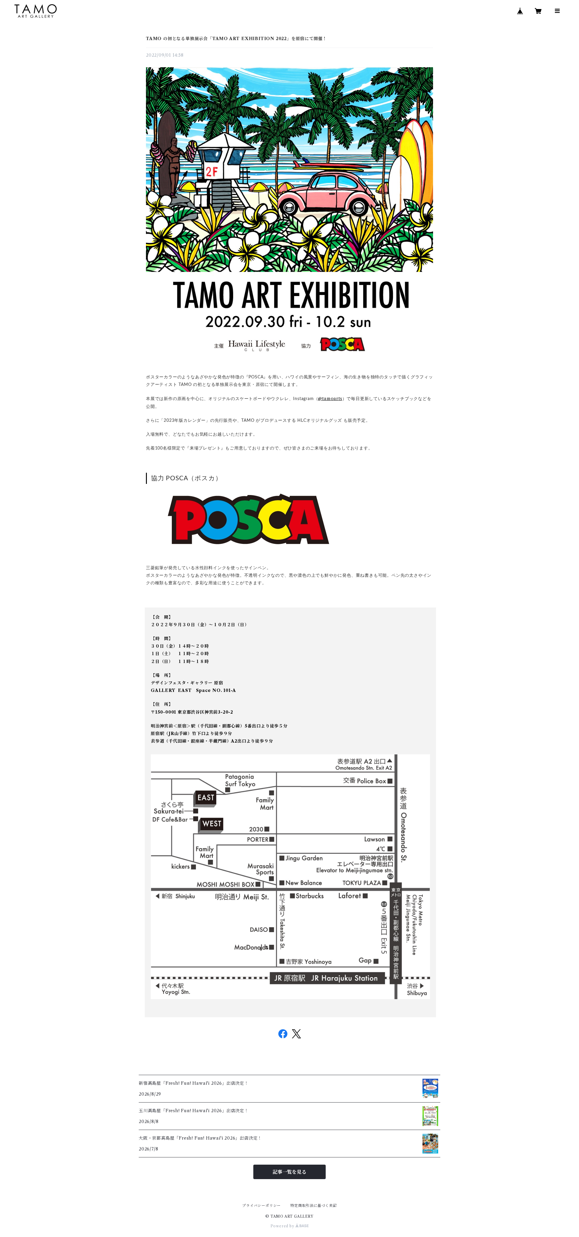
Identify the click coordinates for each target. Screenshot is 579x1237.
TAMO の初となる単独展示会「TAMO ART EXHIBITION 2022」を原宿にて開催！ (236, 38)
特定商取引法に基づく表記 (313, 1205)
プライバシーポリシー (261, 1205)
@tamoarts (330, 398)
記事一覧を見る (289, 1172)
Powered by (283, 1226)
